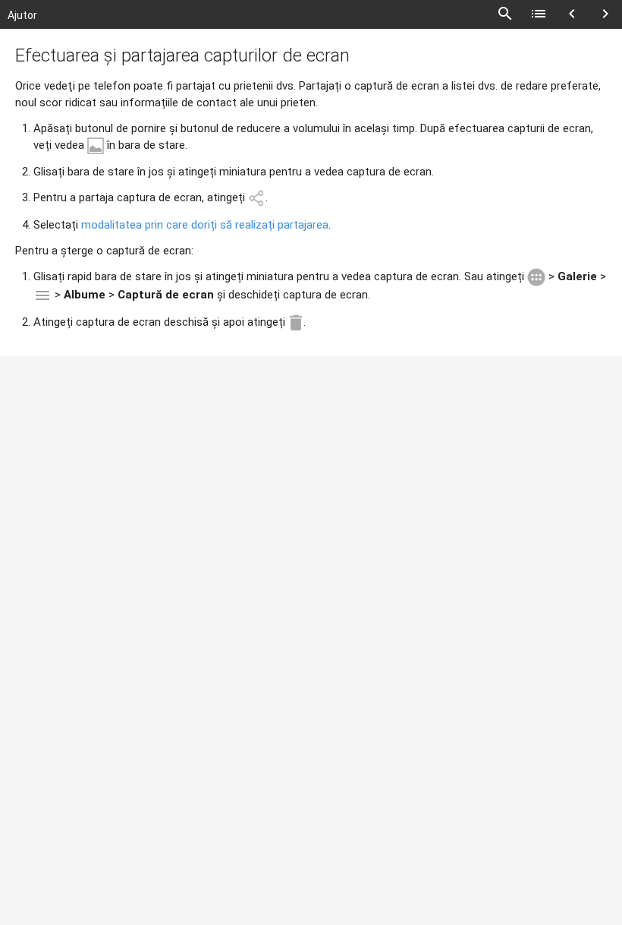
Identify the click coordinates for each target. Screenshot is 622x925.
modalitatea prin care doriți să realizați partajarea (204, 225)
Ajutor (22, 15)
